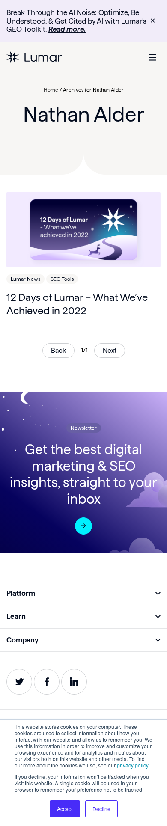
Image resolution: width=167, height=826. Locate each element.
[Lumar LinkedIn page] (74, 682)
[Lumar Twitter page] (19, 682)
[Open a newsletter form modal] (83, 526)
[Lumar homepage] (34, 57)
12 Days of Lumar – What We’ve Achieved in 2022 (77, 303)
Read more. (67, 29)
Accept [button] (65, 808)
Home (51, 89)
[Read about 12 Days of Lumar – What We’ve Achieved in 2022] (83, 229)
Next (109, 350)
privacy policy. (133, 765)
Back (58, 350)
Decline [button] (101, 808)
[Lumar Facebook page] (47, 682)
